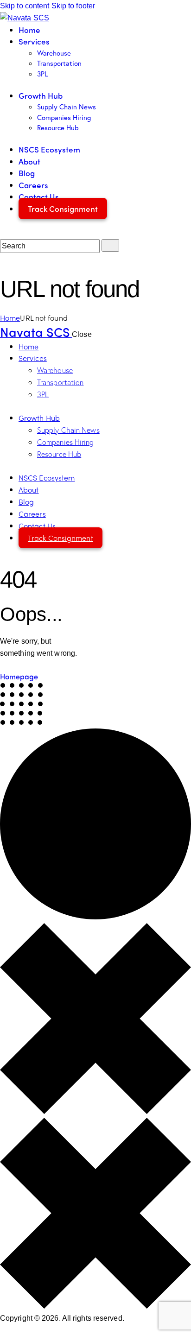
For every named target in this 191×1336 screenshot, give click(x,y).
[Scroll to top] (5, 1330)
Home (10, 317)
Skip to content (25, 6)
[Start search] (110, 245)
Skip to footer (73, 6)
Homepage (19, 676)
